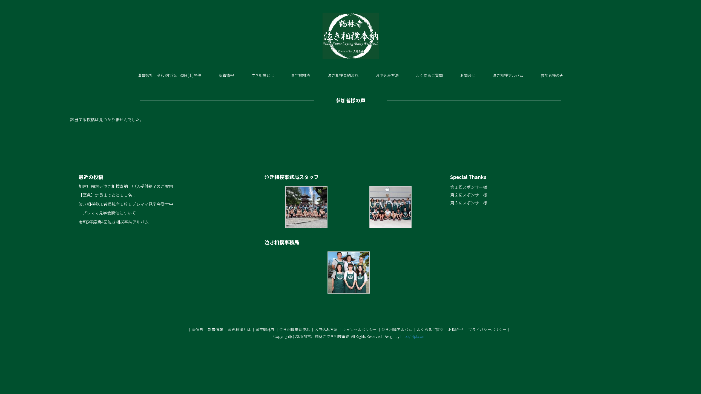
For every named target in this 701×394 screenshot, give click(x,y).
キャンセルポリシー (359, 329)
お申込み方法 (387, 75)
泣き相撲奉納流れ (343, 75)
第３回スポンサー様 (468, 202)
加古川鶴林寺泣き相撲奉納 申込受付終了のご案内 (126, 186)
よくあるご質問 (429, 75)
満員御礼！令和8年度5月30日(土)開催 (169, 75)
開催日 (197, 329)
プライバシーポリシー (487, 329)
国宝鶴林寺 (301, 75)
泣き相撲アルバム (508, 75)
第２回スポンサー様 (468, 195)
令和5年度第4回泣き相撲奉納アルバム (114, 222)
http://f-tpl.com (412, 336)
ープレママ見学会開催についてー (109, 213)
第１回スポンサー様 (468, 187)
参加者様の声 (552, 75)
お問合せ (467, 75)
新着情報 (226, 75)
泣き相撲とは (262, 75)
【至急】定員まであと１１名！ (107, 195)
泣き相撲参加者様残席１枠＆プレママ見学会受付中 (126, 204)
